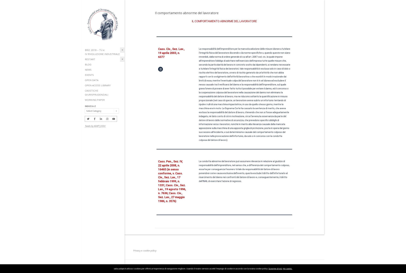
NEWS (88, 69)
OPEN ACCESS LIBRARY (98, 85)
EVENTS (89, 74)
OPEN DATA (91, 80)
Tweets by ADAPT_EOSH (95, 126)
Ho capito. (287, 268)
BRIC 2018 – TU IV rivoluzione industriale (102, 52)
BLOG (88, 64)
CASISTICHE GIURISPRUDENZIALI (96, 92)
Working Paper (95, 99)
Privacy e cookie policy (144, 250)
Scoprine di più (275, 268)
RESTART (90, 59)
